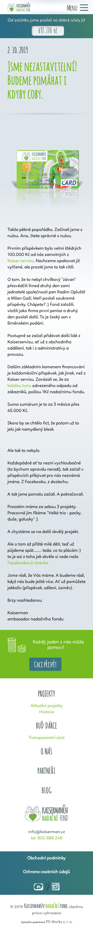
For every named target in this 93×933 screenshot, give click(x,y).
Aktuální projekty (47, 706)
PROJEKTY (46, 694)
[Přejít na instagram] (56, 887)
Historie (46, 712)
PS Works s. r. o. (59, 922)
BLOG (47, 790)
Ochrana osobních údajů (46, 872)
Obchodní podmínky (46, 858)
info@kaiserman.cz (46, 832)
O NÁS (46, 751)
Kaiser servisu (20, 261)
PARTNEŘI (46, 771)
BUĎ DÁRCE (46, 726)
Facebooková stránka (27, 563)
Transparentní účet (46, 738)
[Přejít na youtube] (38, 887)
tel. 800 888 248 (46, 838)
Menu (72, 7)
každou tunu (19, 385)
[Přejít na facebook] (47, 887)
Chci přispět (45, 664)
